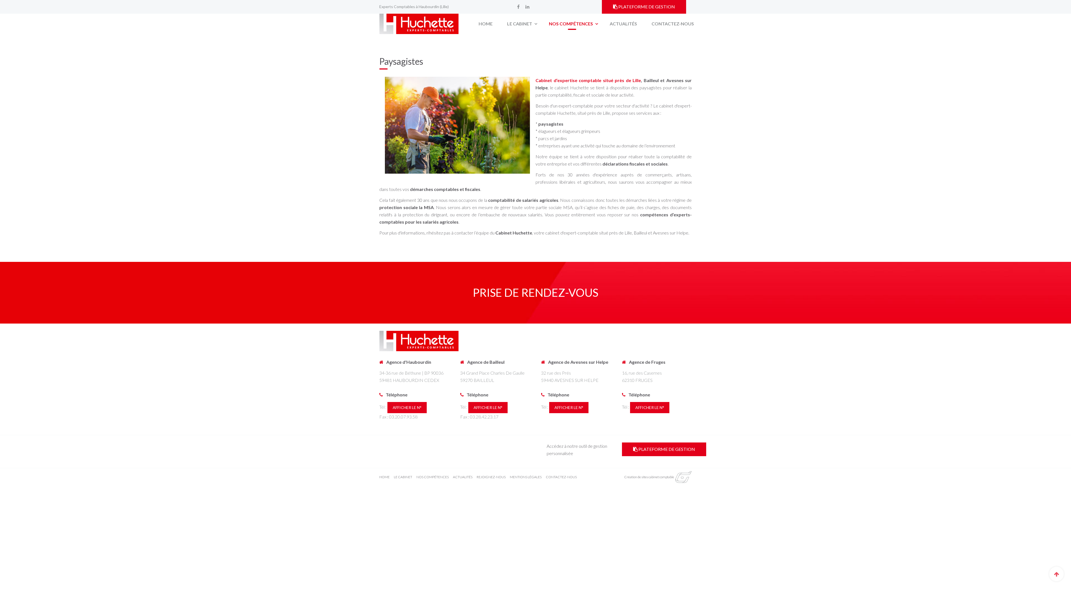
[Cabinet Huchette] (419, 24)
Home (486, 23)
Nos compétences (571, 23)
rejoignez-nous (491, 477)
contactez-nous (561, 477)
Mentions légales (526, 477)
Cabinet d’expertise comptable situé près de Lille (588, 80)
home (384, 477)
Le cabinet (520, 23)
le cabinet (403, 477)
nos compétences (432, 477)
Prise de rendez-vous (535, 292)
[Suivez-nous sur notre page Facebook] (518, 6)
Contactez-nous (673, 23)
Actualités (623, 23)
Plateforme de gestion (646, 6)
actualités (463, 477)
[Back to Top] (1056, 574)
